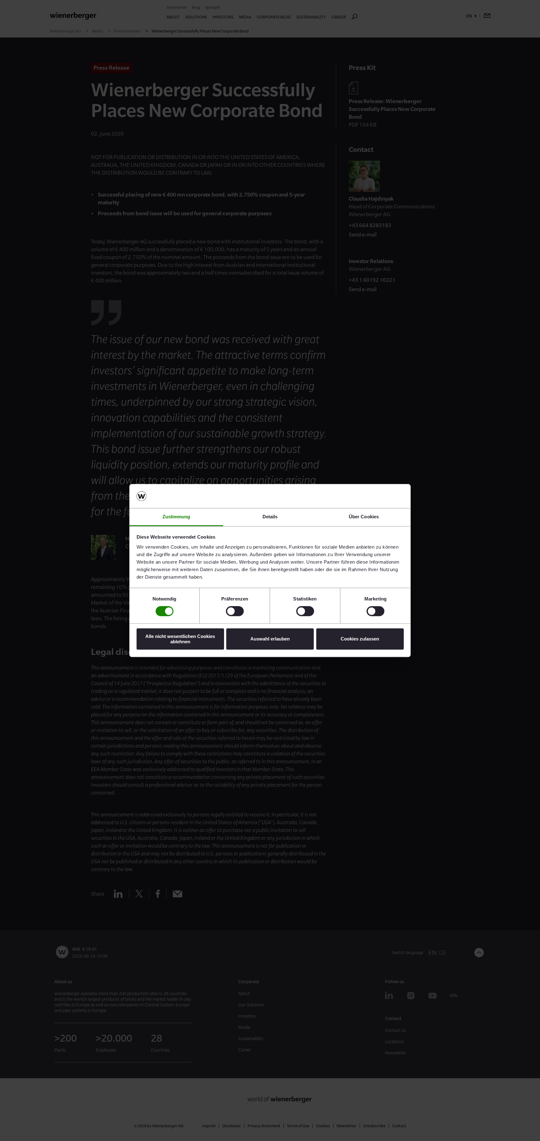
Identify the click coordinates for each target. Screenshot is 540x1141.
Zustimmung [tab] (176, 516)
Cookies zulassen (360, 638)
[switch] (235, 611)
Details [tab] (270, 516)
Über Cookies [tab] (364, 516)
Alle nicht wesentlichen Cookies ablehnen (180, 639)
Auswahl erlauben (270, 638)
